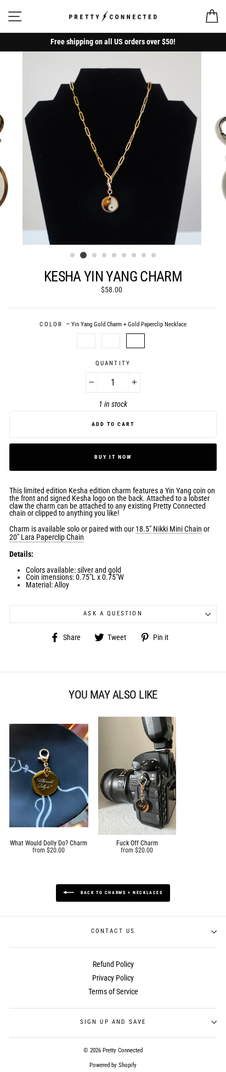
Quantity (113, 364)
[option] (113, 42)
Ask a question (112, 613)
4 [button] (105, 255)
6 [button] (124, 255)
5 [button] (114, 255)
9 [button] (154, 255)
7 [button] (134, 255)
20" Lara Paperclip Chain (46, 537)
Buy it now (113, 457)
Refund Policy (113, 964)
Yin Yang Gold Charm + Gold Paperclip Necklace (135, 341)
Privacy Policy (113, 977)
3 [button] (95, 255)
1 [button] (73, 255)
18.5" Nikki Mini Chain (168, 529)
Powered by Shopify (113, 1065)
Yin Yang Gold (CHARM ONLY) (86, 341)
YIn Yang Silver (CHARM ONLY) (110, 341)
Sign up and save (113, 1021)
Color (112, 325)
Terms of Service (113, 991)
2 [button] (83, 255)
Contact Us (113, 931)
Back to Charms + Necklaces (120, 892)
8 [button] (144, 255)
